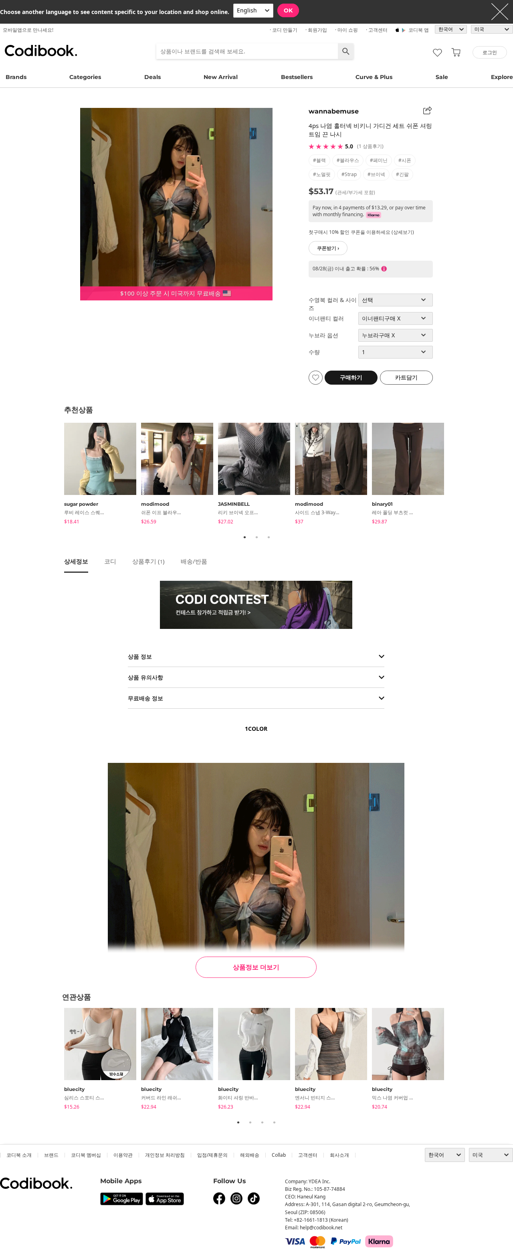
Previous (58, 475)
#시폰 (404, 160)
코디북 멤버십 (86, 1155)
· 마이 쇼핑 (346, 29)
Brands (16, 77)
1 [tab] (244, 537)
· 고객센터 (377, 29)
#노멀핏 (322, 174)
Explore (502, 77)
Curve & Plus (373, 77)
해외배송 (249, 1155)
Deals (152, 77)
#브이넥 (376, 174)
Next (455, 475)
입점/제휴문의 (212, 1155)
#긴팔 (402, 174)
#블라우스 (348, 160)
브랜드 (51, 1155)
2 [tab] (256, 537)
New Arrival (221, 77)
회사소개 (339, 1155)
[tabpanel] (102, 475)
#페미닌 (379, 160)
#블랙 (319, 160)
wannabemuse (334, 111)
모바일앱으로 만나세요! (28, 29)
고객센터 (307, 1155)
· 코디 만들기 (283, 29)
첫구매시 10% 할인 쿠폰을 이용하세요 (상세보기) (361, 232)
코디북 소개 (19, 1155)
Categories (85, 77)
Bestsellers (297, 77)
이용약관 (123, 1155)
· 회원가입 (316, 29)
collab (279, 1155)
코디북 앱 (418, 29)
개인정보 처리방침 (165, 1155)
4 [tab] (274, 1122)
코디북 (41, 51)
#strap (349, 174)
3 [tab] (269, 537)
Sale (442, 77)
